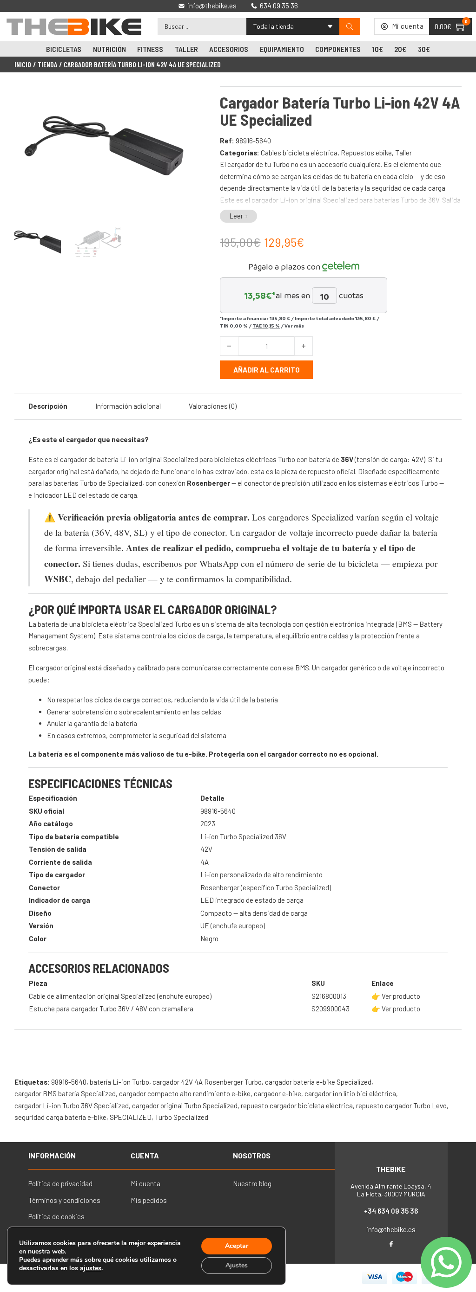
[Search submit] (349, 26)
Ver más (294, 325)
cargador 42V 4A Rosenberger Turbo (207, 1082)
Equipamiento (282, 49)
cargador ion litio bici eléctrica (350, 1093)
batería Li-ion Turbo (119, 1082)
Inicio (22, 64)
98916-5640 (68, 1082)
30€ (424, 49)
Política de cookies (56, 1216)
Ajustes (236, 1265)
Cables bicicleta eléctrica (299, 152)
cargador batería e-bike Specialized (318, 1082)
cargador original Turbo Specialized (185, 1105)
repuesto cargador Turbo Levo (401, 1105)
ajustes (90, 1268)
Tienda (47, 64)
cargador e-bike (277, 1093)
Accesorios (228, 49)
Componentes (338, 49)
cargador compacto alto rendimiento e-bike (185, 1093)
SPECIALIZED (131, 1117)
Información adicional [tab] (128, 406)
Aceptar (236, 1245)
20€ (400, 49)
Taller (186, 49)
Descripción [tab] (47, 406)
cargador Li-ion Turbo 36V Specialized (71, 1105)
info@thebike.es (391, 1229)
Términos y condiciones (64, 1200)
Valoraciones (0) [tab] (213, 406)
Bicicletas (63, 49)
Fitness (150, 49)
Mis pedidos (149, 1200)
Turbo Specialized (181, 1117)
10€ (377, 49)
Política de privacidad (60, 1183)
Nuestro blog (252, 1183)
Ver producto (401, 996)
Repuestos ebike (366, 152)
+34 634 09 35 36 (391, 1211)
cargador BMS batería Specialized (65, 1093)
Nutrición (109, 49)
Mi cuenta (145, 1183)
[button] (180, 98)
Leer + (238, 216)
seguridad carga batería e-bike (60, 1117)
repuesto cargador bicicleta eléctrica (297, 1105)
